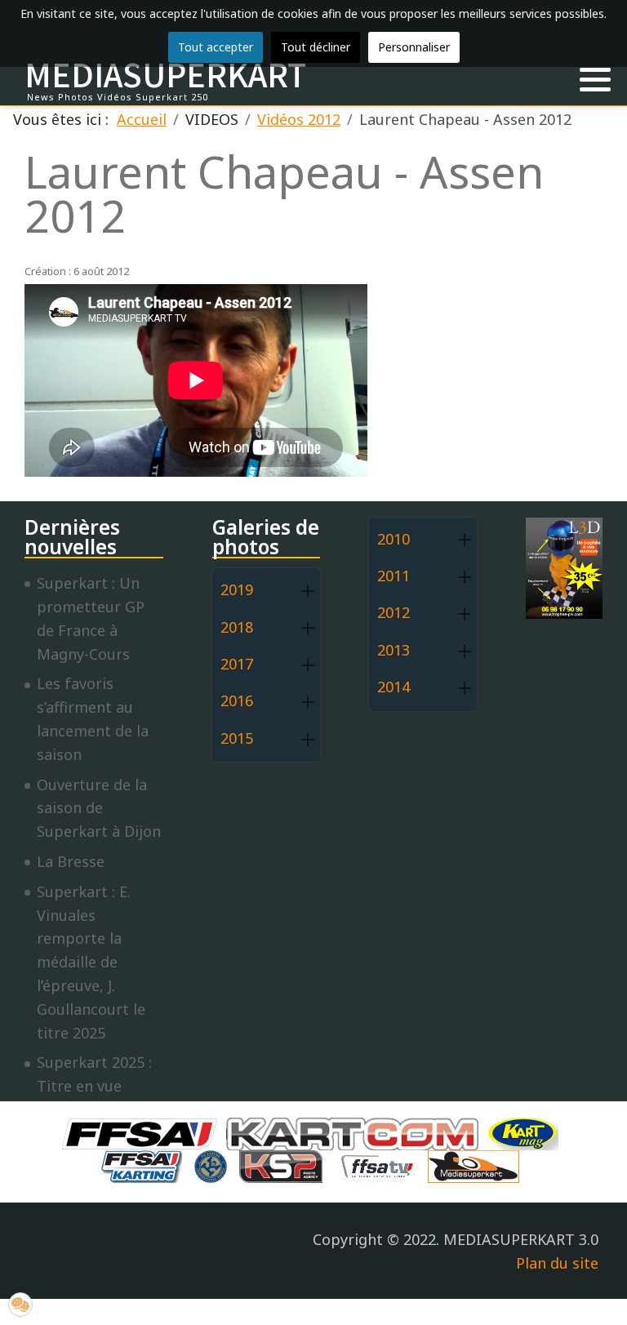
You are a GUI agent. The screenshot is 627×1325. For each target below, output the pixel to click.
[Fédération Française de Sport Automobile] (143, 1132)
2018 (236, 627)
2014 (393, 686)
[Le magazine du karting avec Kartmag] (527, 1132)
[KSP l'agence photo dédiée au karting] (285, 1165)
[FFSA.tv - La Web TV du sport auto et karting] (381, 1165)
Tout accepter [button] (215, 47)
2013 (393, 650)
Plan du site (557, 1263)
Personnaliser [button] (414, 47)
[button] (595, 80)
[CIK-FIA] (214, 1165)
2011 (393, 575)
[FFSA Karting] (145, 1165)
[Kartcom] (356, 1132)
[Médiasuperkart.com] (477, 1165)
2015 (236, 738)
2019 (236, 589)
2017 (236, 664)
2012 (393, 612)
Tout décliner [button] (315, 47)
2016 (236, 700)
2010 (393, 539)
